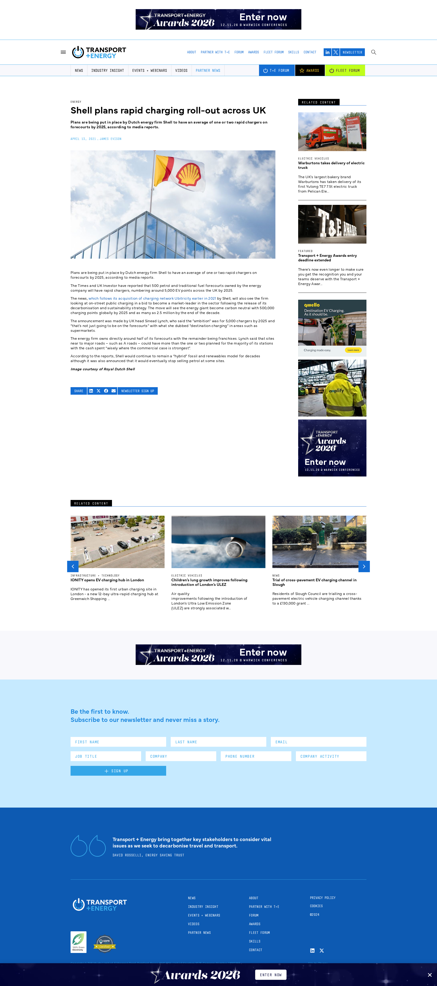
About (191, 52)
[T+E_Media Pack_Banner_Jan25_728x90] (218, 663)
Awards (253, 52)
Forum (239, 52)
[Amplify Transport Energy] (332, 414)
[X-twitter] (321, 950)
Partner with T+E (215, 52)
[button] (91, 391)
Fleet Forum (274, 52)
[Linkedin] (312, 950)
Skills (293, 52)
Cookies (316, 906)
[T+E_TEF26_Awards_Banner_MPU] (332, 474)
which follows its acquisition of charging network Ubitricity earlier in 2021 (152, 298)
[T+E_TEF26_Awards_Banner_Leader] (218, 28)
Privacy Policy (322, 898)
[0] (332, 355)
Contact (310, 52)
